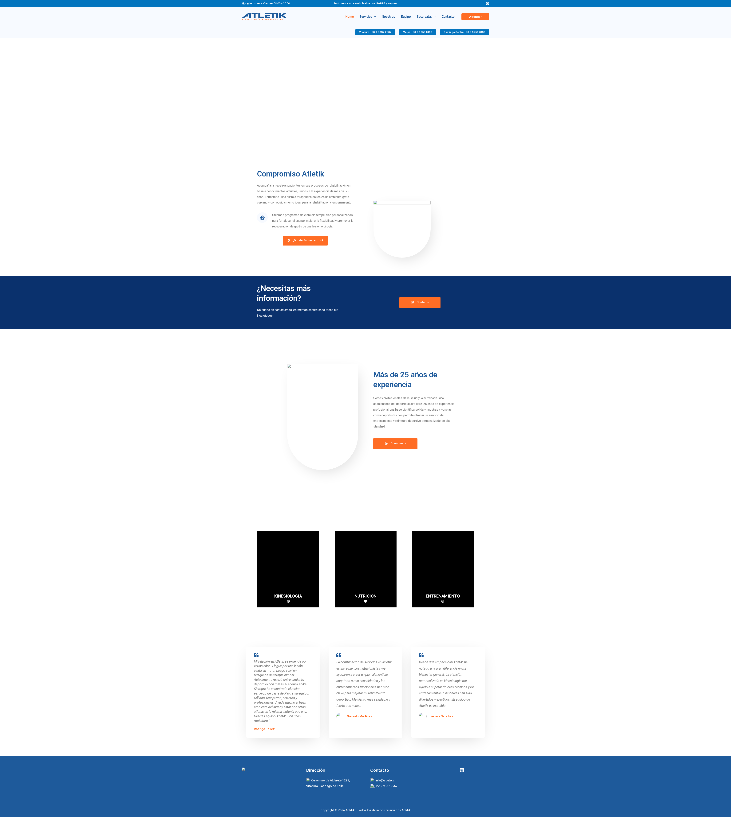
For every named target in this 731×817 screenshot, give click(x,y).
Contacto (448, 16)
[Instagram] (487, 3)
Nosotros (388, 16)
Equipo (406, 16)
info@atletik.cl (385, 780)
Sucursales (424, 16)
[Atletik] (264, 16)
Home (350, 16)
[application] (374, 16)
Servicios (366, 16)
